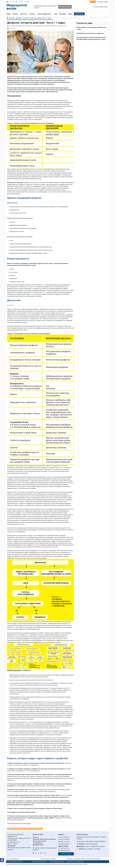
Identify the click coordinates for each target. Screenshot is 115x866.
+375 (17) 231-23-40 (63, 841)
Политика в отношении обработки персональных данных (83, 859)
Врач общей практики (13, 828)
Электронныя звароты (39, 841)
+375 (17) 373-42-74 (63, 839)
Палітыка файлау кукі (12, 859)
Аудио (40, 828)
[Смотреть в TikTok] (22, 2)
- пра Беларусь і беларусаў (90, 849)
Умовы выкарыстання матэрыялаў (75, 861)
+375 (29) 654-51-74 (63, 848)
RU (25, 1)
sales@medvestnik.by (64, 850)
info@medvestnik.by (63, 844)
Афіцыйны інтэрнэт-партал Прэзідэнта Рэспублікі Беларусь (91, 838)
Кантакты (36, 837)
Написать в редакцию (66, 853)
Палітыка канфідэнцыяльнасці (56, 861)
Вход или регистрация (101, 7)
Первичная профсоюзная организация (44, 839)
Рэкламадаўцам (37, 843)
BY (28, 1)
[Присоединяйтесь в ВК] (10, 2)
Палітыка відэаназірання (48, 859)
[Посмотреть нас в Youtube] (16, 2)
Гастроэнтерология (32, 828)
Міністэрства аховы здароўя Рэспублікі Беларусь (91, 841)
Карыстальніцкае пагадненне (39, 861)
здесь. (29, 823)
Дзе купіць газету (38, 845)
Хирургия (23, 828)
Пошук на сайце (65, 7)
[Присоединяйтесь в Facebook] (13, 2)
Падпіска (92, 1)
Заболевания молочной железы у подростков (90, 33)
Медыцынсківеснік (16, 6)
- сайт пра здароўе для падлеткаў (91, 846)
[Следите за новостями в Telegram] (19, 2)
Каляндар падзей (103, 2)
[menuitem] (9, 14)
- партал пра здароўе (87, 844)
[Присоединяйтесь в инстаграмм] (7, 2)
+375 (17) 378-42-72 (63, 837)
